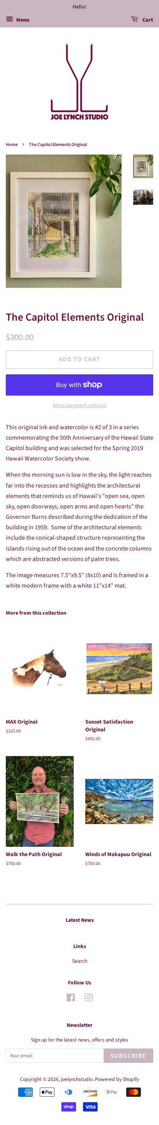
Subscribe (128, 1056)
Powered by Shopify (117, 1079)
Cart (147, 20)
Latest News (80, 920)
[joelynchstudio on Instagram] (88, 999)
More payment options (80, 405)
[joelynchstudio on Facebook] (70, 999)
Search (79, 961)
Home (12, 144)
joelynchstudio (77, 1079)
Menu (22, 20)
